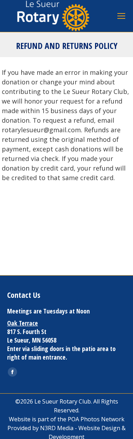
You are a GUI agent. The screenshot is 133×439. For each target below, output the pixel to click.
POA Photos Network (96, 419)
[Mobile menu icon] (121, 16)
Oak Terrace (22, 323)
